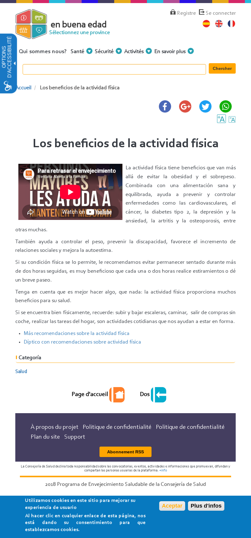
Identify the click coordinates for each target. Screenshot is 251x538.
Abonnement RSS (125, 451)
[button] (14, 63)
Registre (186, 13)
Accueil (23, 88)
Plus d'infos (206, 506)
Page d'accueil (90, 394)
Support (74, 437)
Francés (231, 24)
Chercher (222, 68)
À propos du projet (54, 427)
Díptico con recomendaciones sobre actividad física (82, 342)
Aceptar (172, 506)
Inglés (219, 24)
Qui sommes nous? (43, 52)
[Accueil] (36, 36)
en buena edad (79, 25)
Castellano (206, 24)
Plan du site (45, 437)
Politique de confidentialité (117, 427)
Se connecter (221, 13)
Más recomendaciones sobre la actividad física (76, 333)
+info (163, 470)
